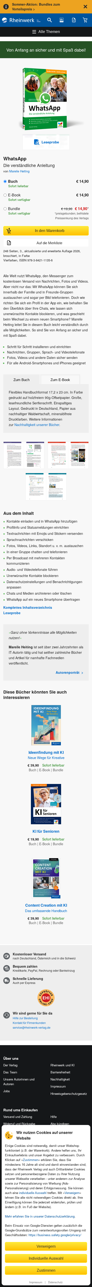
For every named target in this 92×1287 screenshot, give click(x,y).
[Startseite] (21, 20)
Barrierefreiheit (60, 1072)
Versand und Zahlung (17, 1116)
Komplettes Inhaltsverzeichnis (27, 607)
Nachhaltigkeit (60, 1079)
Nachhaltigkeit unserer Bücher (36, 424)
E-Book (14, 195)
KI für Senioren (46, 831)
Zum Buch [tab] (21, 380)
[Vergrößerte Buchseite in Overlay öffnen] (23, 455)
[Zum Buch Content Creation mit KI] (46, 878)
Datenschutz (55, 1282)
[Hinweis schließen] (85, 6)
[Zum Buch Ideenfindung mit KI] (46, 725)
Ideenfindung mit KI (46, 755)
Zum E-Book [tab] (60, 380)
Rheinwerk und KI (62, 1065)
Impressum (35, 1282)
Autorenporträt (67, 672)
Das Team (10, 1072)
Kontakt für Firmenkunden (29, 1023)
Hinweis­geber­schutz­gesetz (68, 1093)
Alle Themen (49, 32)
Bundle (14, 208)
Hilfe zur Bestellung (25, 1018)
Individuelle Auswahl (46, 1258)
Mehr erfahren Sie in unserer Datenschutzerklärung (40, 1216)
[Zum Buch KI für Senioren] (46, 804)
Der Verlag (10, 1065)
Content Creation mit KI (46, 907)
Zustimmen (30, 1160)
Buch (13, 181)
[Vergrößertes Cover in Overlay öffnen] (47, 99)
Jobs (6, 1091)
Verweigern (72, 1193)
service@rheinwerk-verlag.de (31, 1027)
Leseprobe (12, 612)
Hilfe (53, 1116)
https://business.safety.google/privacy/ (55, 1235)
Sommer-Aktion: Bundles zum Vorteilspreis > (36, 6)
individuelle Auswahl (32, 1193)
